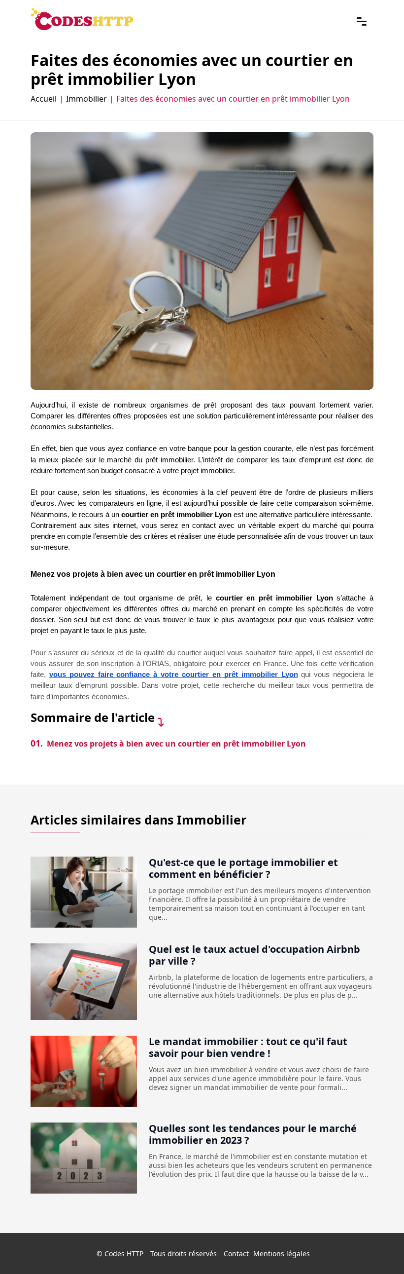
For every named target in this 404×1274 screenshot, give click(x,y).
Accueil (44, 98)
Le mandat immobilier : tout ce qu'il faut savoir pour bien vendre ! (248, 1047)
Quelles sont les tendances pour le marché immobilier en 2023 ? (253, 1134)
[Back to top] (377, 1247)
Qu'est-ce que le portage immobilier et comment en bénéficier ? (243, 868)
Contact (236, 1253)
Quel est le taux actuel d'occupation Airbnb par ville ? (254, 955)
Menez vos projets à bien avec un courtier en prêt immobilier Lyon (168, 743)
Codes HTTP (123, 1253)
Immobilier (86, 98)
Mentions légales (281, 1253)
